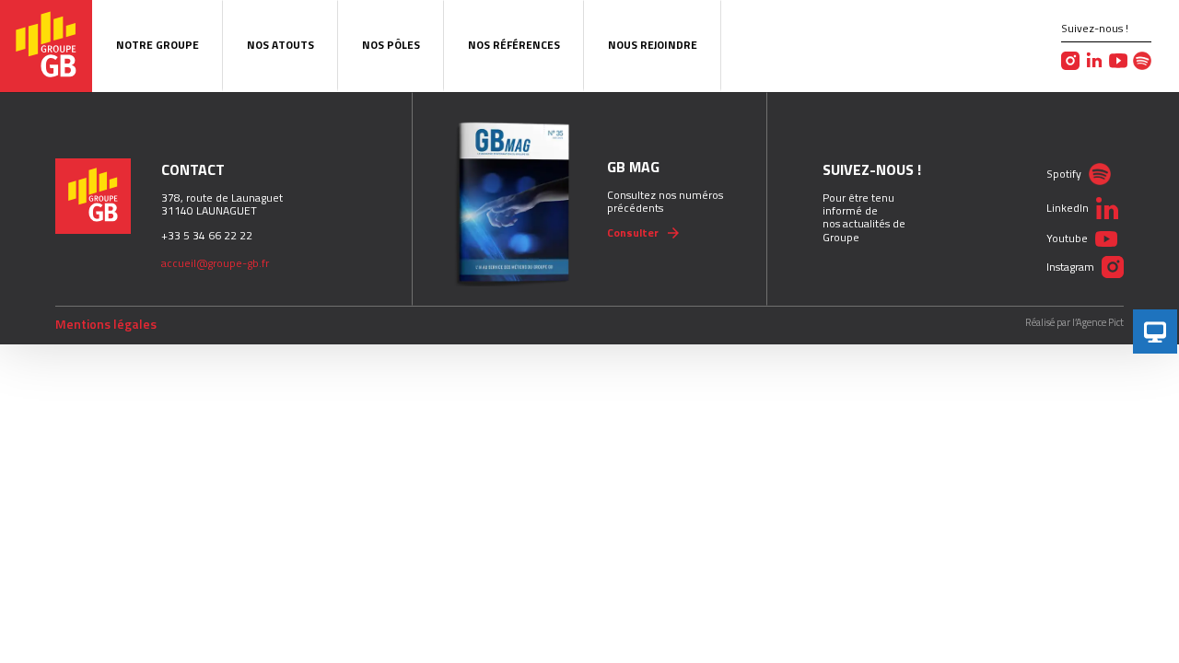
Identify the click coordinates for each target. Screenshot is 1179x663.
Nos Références (514, 44)
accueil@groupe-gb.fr (215, 263)
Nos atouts (280, 44)
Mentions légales (106, 324)
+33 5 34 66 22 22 (206, 235)
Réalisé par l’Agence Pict (1074, 323)
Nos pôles (391, 44)
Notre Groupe (157, 44)
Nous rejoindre (652, 44)
